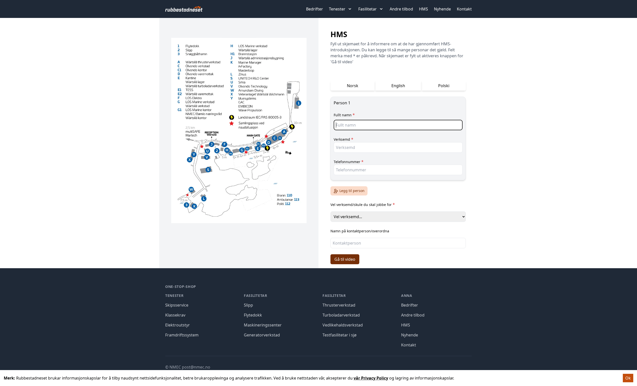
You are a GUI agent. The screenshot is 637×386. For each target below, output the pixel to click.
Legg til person (352, 190)
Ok (628, 378)
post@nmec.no (196, 367)
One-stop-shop (180, 286)
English (398, 85)
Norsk (352, 85)
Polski (443, 85)
